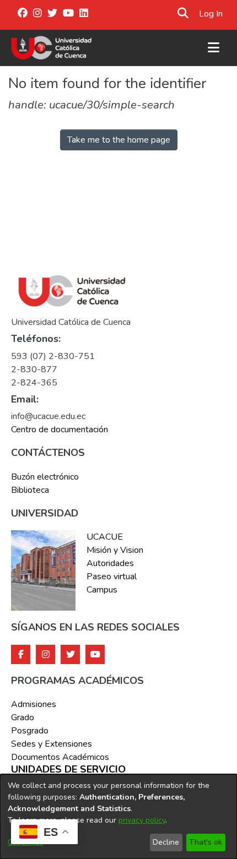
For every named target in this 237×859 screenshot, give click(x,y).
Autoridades (110, 563)
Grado (22, 717)
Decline (166, 842)
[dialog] (118, 816)
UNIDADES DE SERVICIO (68, 770)
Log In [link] (211, 14)
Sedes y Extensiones (51, 744)
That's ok (205, 842)
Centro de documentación (59, 429)
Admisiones (33, 704)
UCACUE (105, 537)
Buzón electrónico (45, 477)
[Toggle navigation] (213, 47)
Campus (102, 590)
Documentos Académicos (60, 757)
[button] (183, 13)
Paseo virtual (112, 576)
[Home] (51, 48)
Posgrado (30, 731)
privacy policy (141, 820)
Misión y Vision (115, 550)
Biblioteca (30, 490)
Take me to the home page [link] (118, 140)
